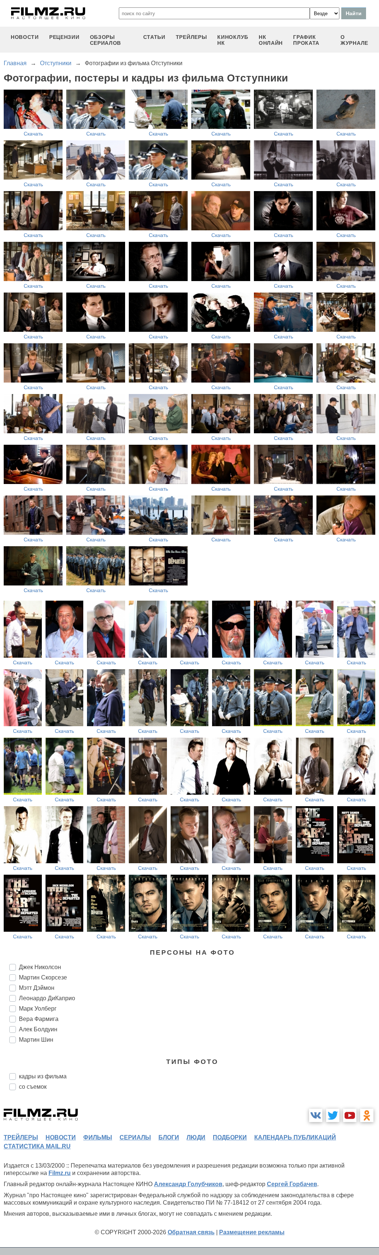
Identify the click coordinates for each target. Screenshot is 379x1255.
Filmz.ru (59, 1173)
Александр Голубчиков (188, 1184)
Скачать (33, 134)
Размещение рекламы (252, 1232)
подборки (230, 1137)
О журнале (354, 40)
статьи (154, 37)
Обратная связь (191, 1232)
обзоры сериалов (105, 40)
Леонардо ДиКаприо (47, 998)
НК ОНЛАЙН (271, 40)
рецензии (64, 37)
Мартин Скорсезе (43, 977)
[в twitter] (332, 1115)
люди (196, 1137)
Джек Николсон (40, 967)
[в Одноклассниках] (366, 1115)
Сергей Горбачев (292, 1184)
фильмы (97, 1137)
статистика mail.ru (37, 1146)
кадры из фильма (43, 1076)
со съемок (33, 1087)
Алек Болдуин (38, 1029)
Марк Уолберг (38, 1008)
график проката (306, 40)
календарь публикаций (295, 1137)
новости (25, 37)
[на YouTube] (349, 1115)
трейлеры (191, 37)
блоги (168, 1137)
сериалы (135, 1137)
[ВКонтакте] (315, 1115)
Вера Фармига (38, 1019)
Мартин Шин (36, 1040)
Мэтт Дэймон (36, 988)
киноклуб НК (232, 40)
